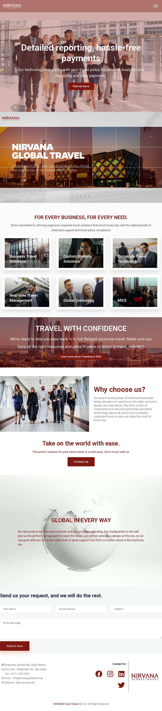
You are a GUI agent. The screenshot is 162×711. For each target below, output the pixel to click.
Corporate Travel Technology (132, 259)
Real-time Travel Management (23, 298)
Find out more (81, 81)
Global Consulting (78, 300)
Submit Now (15, 646)
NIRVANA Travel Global (66, 703)
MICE (122, 300)
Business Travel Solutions (23, 259)
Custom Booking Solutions (77, 259)
